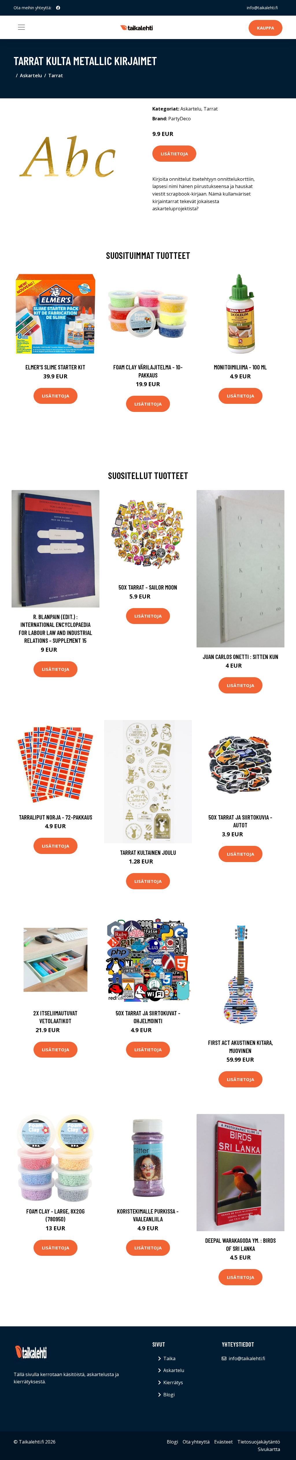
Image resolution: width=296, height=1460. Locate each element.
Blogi (169, 1394)
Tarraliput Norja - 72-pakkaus (55, 817)
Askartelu (31, 75)
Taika (169, 1358)
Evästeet (223, 1442)
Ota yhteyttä (196, 1442)
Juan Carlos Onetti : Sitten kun (240, 656)
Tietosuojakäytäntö (258, 1442)
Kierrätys (173, 1382)
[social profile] (58, 7)
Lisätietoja (174, 154)
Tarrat (55, 75)
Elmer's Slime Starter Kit (55, 367)
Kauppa (265, 28)
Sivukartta (269, 1449)
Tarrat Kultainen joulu (148, 852)
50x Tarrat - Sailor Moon (148, 587)
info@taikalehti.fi (262, 7)
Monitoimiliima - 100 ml (240, 367)
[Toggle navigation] (21, 27)
